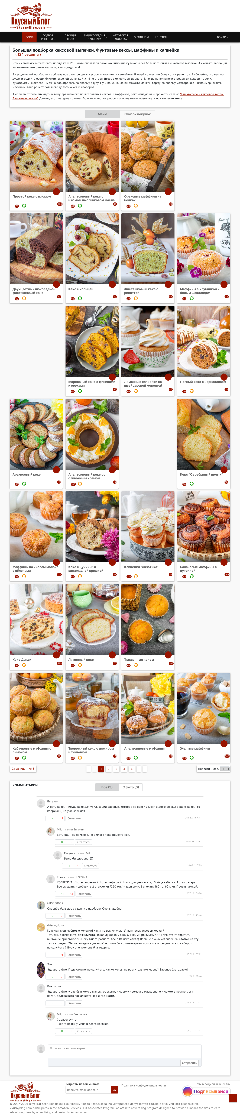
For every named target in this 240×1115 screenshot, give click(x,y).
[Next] (139, 769)
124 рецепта (28, 54)
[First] (88, 769)
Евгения (79, 829)
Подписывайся (211, 1091)
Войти (221, 37)
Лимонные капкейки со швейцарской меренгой (143, 383)
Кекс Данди (21, 659)
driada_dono (55, 925)
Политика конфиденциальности (143, 1085)
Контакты (161, 37)
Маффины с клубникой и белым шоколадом (199, 291)
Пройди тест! (70, 37)
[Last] (144, 769)
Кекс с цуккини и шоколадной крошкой (85, 569)
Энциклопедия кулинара (94, 37)
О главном (141, 37)
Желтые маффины (195, 748)
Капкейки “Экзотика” (141, 567)
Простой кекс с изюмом (31, 196)
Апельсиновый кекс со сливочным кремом (86, 476)
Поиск (29, 37)
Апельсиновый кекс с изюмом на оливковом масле (91, 198)
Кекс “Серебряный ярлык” (201, 474)
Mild (60, 829)
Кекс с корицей (80, 289)
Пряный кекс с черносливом (203, 381)
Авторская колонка (120, 37)
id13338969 (55, 903)
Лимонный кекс (81, 659)
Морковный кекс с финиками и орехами (91, 383)
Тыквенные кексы (139, 659)
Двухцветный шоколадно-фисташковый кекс (33, 291)
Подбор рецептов (47, 37)
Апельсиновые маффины (144, 748)
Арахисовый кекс (26, 474)
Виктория (80, 1014)
